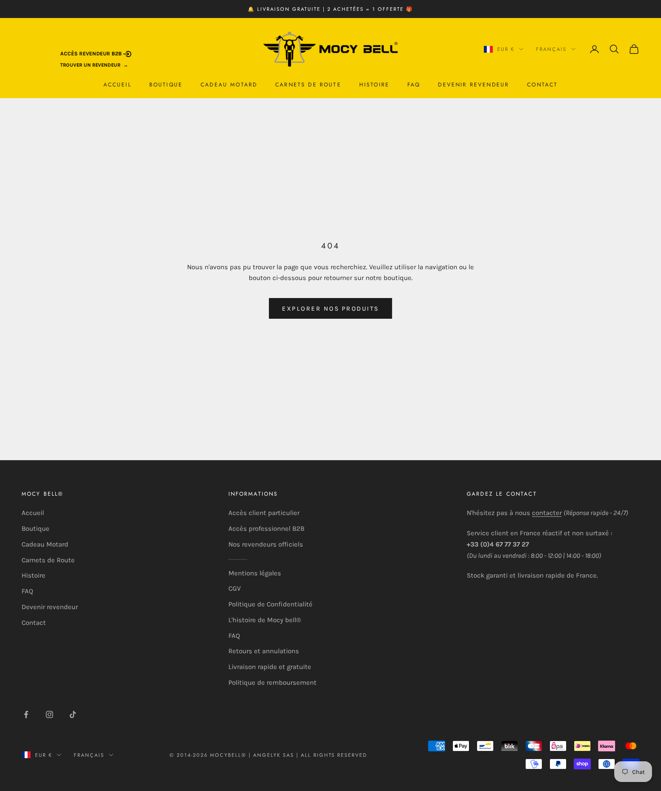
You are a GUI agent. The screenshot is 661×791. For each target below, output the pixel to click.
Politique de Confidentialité (270, 604)
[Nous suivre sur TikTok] (72, 714)
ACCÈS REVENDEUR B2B (91, 53)
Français (551, 49)
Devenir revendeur (473, 85)
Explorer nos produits (330, 308)
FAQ (413, 85)
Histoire (374, 85)
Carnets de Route (308, 85)
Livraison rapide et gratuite (269, 667)
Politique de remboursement (272, 682)
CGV (234, 588)
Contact (542, 85)
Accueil (117, 85)
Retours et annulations (263, 651)
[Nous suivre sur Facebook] (26, 714)
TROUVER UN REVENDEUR (90, 65)
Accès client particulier (263, 513)
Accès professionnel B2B (266, 528)
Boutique (166, 85)
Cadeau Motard (229, 85)
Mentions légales (254, 573)
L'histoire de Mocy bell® (264, 620)
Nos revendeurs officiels (265, 544)
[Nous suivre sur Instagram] (49, 714)
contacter (547, 513)
